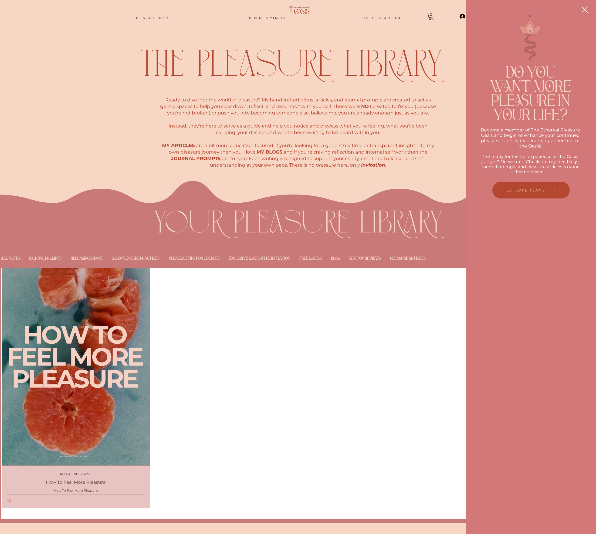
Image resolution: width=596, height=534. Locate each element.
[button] (585, 9)
